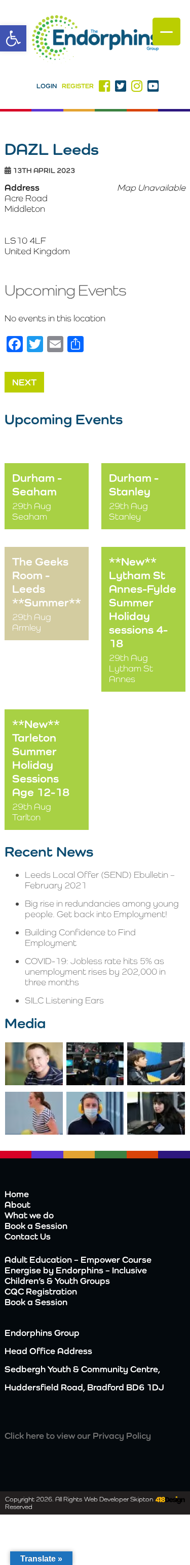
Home (17, 1194)
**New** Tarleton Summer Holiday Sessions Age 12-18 (40, 758)
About (17, 1204)
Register (78, 86)
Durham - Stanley (134, 484)
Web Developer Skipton (118, 1499)
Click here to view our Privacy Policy (78, 1435)
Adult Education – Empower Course (78, 1259)
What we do (29, 1215)
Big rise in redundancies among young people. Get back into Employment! (102, 908)
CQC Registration (41, 1291)
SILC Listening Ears (64, 1000)
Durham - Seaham (37, 484)
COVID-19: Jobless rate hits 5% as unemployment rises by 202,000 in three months (95, 971)
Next (24, 382)
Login (46, 86)
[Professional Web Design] (169, 1500)
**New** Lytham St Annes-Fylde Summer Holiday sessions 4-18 (142, 602)
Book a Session (36, 1225)
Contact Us (28, 1236)
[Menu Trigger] (166, 31)
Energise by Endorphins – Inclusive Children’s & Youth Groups (76, 1275)
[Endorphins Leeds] (95, 40)
